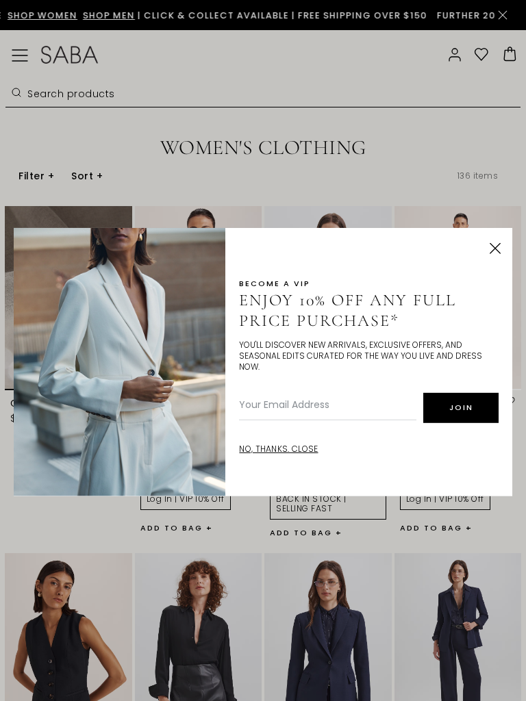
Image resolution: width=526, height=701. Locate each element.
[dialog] (263, 350)
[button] (495, 248)
